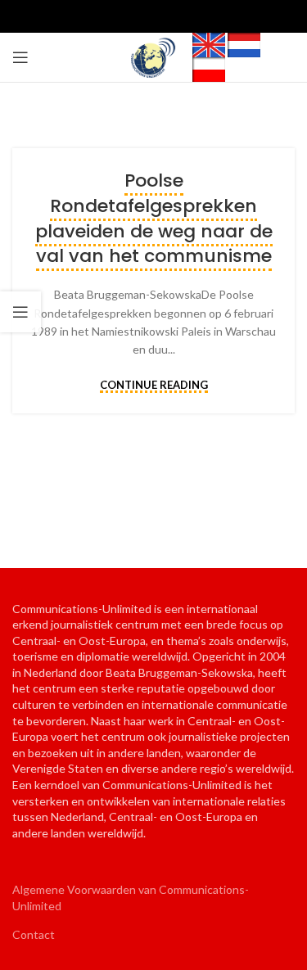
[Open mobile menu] (20, 57)
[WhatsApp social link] (206, 16)
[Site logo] (153, 56)
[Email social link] (154, 16)
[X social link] (128, 16)
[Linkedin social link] (180, 16)
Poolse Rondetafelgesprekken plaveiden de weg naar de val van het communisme (154, 218)
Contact (33, 934)
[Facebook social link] (101, 16)
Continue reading (154, 385)
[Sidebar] (20, 311)
